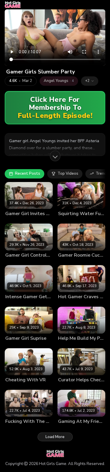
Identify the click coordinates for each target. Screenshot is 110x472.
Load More (55, 437)
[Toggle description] (55, 156)
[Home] (13, 4)
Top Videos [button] (67, 173)
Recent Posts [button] (27, 173)
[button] (89, 81)
